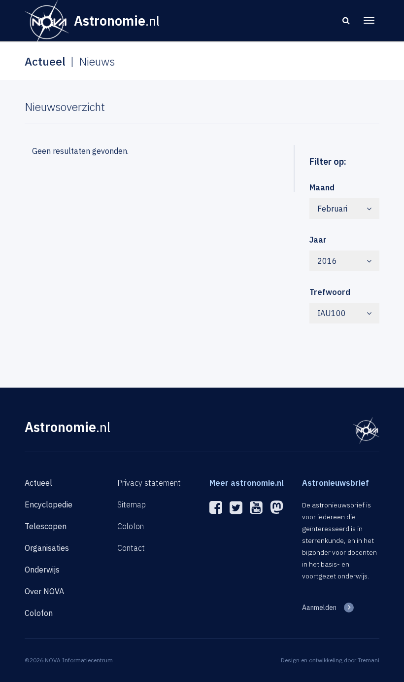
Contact (131, 548)
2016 (327, 261)
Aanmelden (319, 607)
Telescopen (46, 526)
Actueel (38, 483)
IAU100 (331, 313)
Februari (332, 209)
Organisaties (47, 548)
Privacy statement (149, 483)
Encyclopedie (48, 504)
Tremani (368, 660)
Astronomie (67, 426)
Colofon (39, 613)
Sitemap (131, 504)
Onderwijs (42, 569)
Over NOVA (44, 591)
